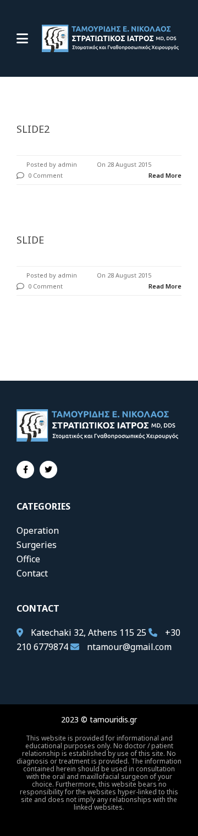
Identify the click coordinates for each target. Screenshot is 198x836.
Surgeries (36, 545)
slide (30, 239)
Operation (37, 530)
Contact (32, 573)
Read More (165, 175)
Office (28, 559)
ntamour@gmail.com (129, 647)
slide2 (33, 128)
